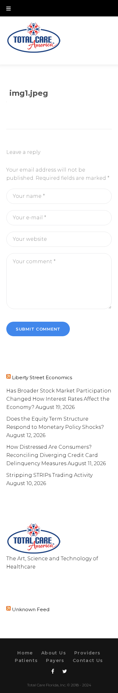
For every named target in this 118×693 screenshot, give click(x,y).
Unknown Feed (30, 609)
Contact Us (88, 660)
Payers (55, 660)
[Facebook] (7, 579)
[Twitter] (19, 579)
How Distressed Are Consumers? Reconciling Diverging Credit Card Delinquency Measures (52, 455)
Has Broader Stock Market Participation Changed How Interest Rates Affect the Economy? (58, 399)
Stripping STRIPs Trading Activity (49, 475)
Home (25, 653)
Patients (26, 660)
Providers (87, 653)
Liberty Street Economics (42, 377)
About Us (53, 653)
